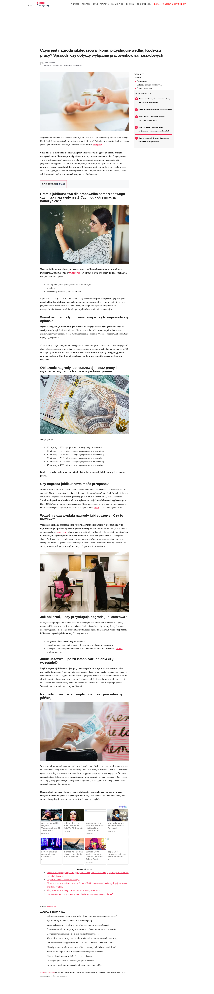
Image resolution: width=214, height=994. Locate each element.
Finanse (75, 4)
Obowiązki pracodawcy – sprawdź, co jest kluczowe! (70, 960)
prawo (96, 507)
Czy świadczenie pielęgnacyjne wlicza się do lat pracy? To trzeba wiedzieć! (81, 942)
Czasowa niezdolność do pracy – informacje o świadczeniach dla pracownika (81, 929)
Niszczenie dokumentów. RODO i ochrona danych (69, 956)
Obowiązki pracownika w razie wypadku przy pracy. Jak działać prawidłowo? (81, 947)
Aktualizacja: (73, 65)
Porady (130, 4)
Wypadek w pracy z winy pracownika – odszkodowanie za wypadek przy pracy (82, 938)
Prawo (42, 972)
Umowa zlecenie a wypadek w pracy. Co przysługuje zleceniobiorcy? (78, 924)
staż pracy (97, 144)
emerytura (61, 531)
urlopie (119, 648)
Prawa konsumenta (145, 88)
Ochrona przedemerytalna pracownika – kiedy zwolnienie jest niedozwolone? (82, 915)
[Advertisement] (107, 29)
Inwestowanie (101, 4)
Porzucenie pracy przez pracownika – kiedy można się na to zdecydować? (80, 893)
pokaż (60, 184)
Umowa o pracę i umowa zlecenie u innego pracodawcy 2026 (74, 964)
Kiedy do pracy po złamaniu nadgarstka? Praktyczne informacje (76, 951)
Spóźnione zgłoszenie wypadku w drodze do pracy (69, 920)
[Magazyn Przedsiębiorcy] (43, 4)
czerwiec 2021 (52, 906)
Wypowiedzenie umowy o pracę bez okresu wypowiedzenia (73, 890)
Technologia (144, 4)
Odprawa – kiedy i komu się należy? (63, 879)
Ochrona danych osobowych (149, 84)
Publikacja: (53, 65)
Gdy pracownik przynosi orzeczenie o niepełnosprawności (73, 933)
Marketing (117, 4)
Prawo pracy (50, 972)
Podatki (86, 4)
